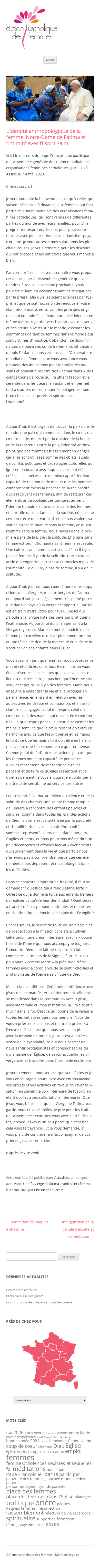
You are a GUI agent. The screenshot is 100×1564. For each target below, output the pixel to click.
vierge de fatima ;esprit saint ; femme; (63, 1183)
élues (52, 1524)
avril (40, 1437)
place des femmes (31, 1491)
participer (69, 1474)
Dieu (58, 1445)
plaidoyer (83, 1496)
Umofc (28, 1183)
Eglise (73, 1445)
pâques (63, 1503)
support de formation (55, 1518)
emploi (73, 1451)
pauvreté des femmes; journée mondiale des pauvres (45, 1480)
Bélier (44, 1441)
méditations (29, 1468)
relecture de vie (58, 1513)
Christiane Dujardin (48, 1189)
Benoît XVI (50, 1437)
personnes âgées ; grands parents (35, 1486)
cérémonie (45, 1447)
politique (20, 1502)
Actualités (61, 1177)
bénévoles (58, 1440)
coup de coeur (21, 1446)
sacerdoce (82, 1513)
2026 (18, 1432)
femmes (20, 1457)
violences (36, 1524)
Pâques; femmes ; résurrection (33, 1508)
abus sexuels (36, 1432)
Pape (18, 1183)
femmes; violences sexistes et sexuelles (49, 1463)
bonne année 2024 (22, 1440)
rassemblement (25, 1512)
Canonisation (79, 1440)
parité (51, 1474)
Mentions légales (67, 1554)
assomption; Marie (73, 1432)
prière (45, 1502)
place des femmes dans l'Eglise (40, 1496)
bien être (64, 1437)
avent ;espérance (21, 1436)
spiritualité (20, 1518)
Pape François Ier (24, 1474)
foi (9, 1469)
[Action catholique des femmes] (31, 47)
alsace (52, 1433)
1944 (9, 1433)
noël (50, 1469)
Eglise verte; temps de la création (35, 1451)
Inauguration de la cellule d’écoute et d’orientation (78, 1229)
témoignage (16, 1524)
